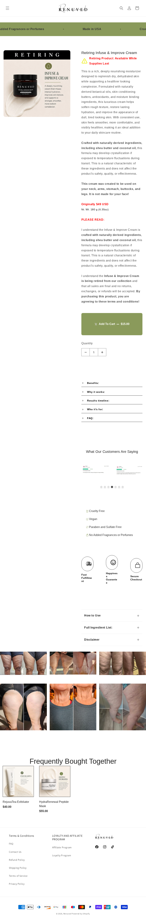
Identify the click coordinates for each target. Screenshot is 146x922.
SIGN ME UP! (108, 477)
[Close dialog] (138, 426)
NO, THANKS (107, 488)
